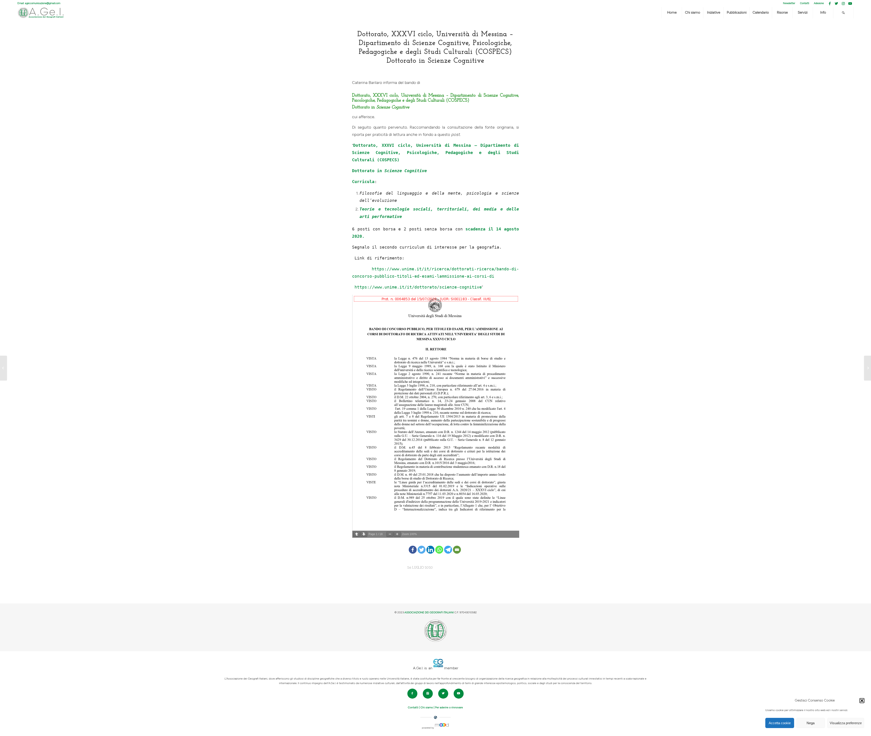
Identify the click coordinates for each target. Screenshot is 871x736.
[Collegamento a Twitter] (836, 3)
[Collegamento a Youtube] (850, 3)
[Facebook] (413, 546)
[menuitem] (789, 3)
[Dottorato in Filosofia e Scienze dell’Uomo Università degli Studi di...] (3, 368)
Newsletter (789, 3)
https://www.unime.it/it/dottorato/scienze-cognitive (418, 287)
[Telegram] (448, 546)
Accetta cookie (780, 723)
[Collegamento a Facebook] (829, 3)
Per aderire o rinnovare (449, 707)
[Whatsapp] (439, 546)
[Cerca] (843, 12)
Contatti (804, 3)
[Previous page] (356, 534)
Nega (811, 723)
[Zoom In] (397, 534)
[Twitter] (422, 546)
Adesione (819, 3)
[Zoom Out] (390, 534)
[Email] (457, 546)
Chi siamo (427, 707)
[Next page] (363, 534)
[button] (862, 700)
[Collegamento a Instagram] (843, 3)
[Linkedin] (430, 546)
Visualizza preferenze (846, 723)
